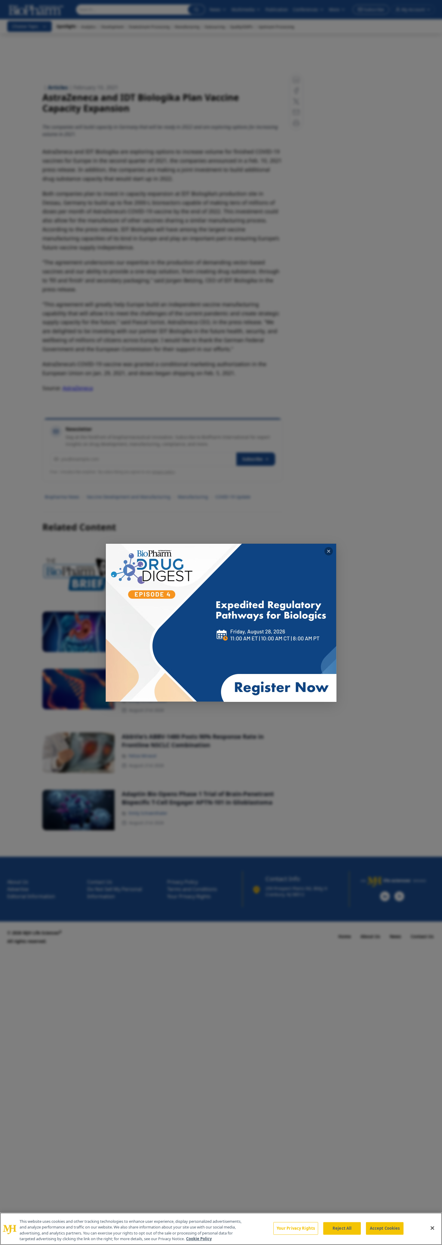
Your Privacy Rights (296, 1228)
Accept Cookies (385, 1228)
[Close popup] (328, 551)
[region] (221, 1229)
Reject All (342, 1228)
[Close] (432, 1227)
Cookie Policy (199, 1238)
